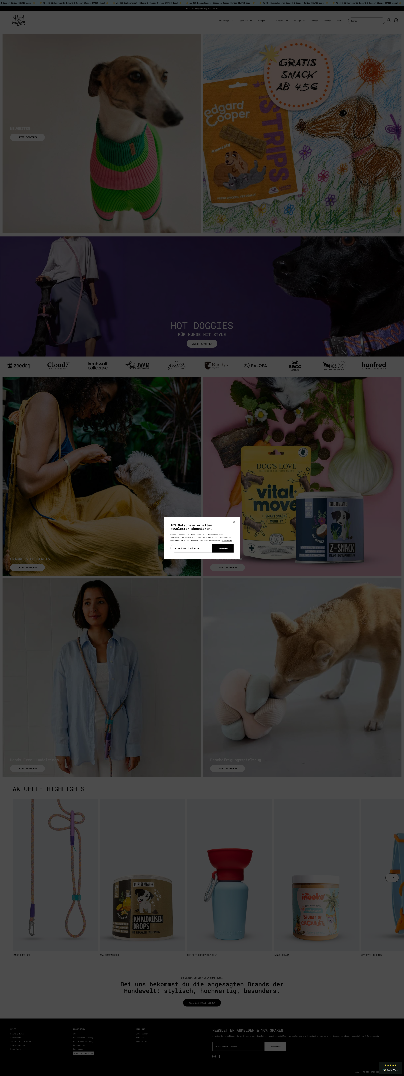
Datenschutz (227, 540)
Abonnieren (223, 548)
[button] (390, 1068)
